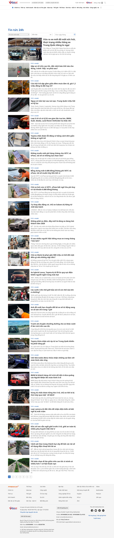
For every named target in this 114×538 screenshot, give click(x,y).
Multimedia (99, 490)
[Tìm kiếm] (105, 3)
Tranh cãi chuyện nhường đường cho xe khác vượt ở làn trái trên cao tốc (53, 325)
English (79, 494)
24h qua (98, 497)
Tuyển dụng (97, 518)
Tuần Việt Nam (79, 2)
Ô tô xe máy (43, 494)
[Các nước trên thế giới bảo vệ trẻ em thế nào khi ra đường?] (18, 293)
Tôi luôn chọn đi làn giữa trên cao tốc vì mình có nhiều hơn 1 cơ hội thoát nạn (52, 462)
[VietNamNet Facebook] (92, 511)
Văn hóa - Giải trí (71, 7)
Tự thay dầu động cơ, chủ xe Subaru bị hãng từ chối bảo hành (51, 205)
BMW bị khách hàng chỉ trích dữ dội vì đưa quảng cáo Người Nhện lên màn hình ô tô (52, 376)
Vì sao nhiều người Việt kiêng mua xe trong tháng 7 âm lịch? (53, 239)
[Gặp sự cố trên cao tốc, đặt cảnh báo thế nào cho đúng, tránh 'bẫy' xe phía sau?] (18, 70)
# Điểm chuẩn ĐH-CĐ (52, 2)
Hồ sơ (78, 497)
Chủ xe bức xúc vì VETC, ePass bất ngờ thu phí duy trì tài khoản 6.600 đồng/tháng (53, 188)
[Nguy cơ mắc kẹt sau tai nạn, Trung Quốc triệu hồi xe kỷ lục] (18, 105)
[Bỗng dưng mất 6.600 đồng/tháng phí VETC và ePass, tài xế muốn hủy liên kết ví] (18, 174)
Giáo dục (50, 7)
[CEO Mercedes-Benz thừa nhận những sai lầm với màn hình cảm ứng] (18, 361)
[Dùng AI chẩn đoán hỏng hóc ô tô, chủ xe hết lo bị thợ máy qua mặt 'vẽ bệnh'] (18, 396)
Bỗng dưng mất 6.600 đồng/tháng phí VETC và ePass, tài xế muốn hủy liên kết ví (51, 171)
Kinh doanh (29, 7)
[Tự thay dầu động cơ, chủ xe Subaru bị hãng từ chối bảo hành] (18, 208)
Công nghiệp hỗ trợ (64, 494)
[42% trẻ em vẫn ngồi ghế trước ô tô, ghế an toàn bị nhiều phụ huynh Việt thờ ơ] (18, 430)
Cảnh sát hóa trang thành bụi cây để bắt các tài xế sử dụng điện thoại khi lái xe (53, 445)
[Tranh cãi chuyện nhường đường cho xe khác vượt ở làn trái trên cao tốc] (18, 327)
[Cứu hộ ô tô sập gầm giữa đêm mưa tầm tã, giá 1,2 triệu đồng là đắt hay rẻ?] (18, 87)
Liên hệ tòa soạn (25, 516)
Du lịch (42, 497)
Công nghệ (93, 7)
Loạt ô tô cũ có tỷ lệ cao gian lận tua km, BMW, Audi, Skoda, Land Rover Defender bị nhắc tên (51, 119)
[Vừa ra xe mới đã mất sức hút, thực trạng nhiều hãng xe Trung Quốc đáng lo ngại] (25, 49)
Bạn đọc (61, 486)
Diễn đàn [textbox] (34, 34)
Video (97, 486)
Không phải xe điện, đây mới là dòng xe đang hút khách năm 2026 (52, 222)
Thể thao (62, 7)
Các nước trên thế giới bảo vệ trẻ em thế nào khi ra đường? (52, 291)
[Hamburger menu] (101, 8)
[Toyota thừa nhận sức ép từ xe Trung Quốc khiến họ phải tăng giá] (18, 345)
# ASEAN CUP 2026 (37, 2)
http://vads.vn (65, 519)
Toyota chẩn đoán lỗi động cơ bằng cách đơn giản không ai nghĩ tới (52, 137)
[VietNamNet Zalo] (103, 511)
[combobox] (42, 34)
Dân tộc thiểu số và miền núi (85, 486)
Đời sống (79, 7)
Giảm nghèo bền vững (65, 497)
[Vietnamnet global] (89, 3)
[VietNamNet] (12, 7)
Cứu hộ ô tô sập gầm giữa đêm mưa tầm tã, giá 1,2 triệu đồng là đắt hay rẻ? (53, 84)
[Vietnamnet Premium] (13, 487)
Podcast (98, 494)
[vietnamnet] (13, 4)
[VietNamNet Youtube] (96, 511)
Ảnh (78, 501)
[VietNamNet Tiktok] (99, 511)
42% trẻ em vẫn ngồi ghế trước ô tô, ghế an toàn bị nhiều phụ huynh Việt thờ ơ (53, 427)
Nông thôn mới (63, 501)
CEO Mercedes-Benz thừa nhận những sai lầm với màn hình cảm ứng (52, 359)
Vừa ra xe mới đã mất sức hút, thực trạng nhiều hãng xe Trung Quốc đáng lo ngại (59, 42)
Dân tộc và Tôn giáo (40, 7)
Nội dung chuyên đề (83, 490)
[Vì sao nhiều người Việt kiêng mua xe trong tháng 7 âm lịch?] (18, 242)
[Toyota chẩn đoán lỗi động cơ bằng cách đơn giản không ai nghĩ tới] (18, 139)
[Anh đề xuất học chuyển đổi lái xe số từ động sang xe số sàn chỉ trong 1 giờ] (18, 311)
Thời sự (23, 7)
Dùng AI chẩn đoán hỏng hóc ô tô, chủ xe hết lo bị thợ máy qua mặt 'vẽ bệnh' (52, 393)
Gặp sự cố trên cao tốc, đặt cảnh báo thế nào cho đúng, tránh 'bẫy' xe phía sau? (52, 67)
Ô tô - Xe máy (35, 63)
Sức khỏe (86, 7)
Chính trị (17, 7)
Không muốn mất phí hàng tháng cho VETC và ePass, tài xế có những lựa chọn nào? (51, 154)
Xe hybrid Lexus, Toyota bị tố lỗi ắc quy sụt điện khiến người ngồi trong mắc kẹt (52, 273)
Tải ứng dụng (92, 515)
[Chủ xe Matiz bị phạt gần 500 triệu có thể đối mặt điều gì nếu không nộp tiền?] (18, 259)
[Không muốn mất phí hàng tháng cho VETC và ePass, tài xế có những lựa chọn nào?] (18, 157)
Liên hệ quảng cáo (62, 508)
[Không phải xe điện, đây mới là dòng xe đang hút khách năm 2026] (18, 225)
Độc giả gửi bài (101, 515)
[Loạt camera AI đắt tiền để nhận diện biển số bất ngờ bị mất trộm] (18, 413)
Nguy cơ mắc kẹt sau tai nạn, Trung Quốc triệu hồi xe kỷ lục (53, 102)
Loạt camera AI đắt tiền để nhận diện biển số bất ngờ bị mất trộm (52, 410)
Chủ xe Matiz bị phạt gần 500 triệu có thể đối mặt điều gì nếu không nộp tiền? (52, 256)
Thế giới (55, 7)
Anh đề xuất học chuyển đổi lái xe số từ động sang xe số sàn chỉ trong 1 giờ (53, 308)
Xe (98, 7)
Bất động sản (44, 501)
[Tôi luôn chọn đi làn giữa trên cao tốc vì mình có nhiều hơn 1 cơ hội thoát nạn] (18, 465)
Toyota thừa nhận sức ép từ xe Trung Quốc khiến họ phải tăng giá (52, 342)
